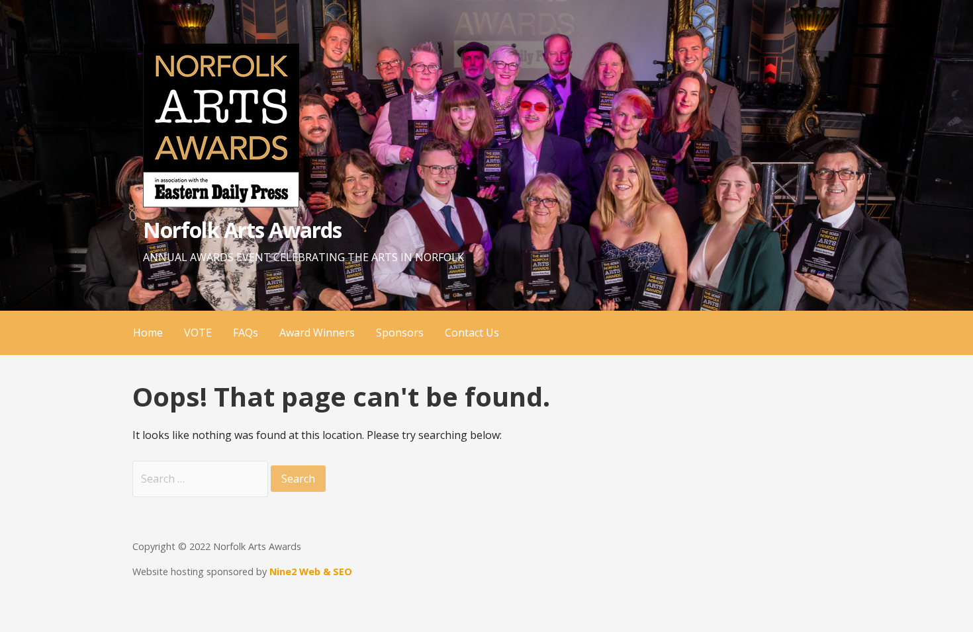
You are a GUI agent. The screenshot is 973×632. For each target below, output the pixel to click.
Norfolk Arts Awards (242, 230)
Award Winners (317, 332)
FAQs (245, 332)
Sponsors (400, 332)
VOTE (198, 332)
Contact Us (472, 332)
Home (148, 332)
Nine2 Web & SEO (310, 571)
